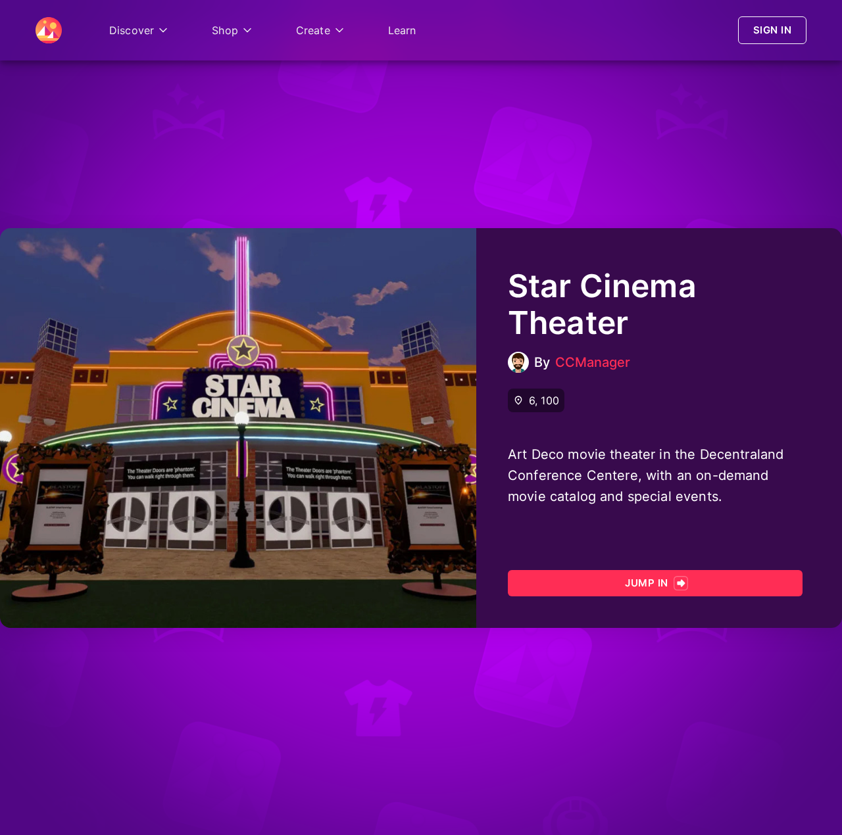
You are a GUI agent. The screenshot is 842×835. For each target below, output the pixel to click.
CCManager (592, 362)
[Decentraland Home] (49, 30)
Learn (402, 30)
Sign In (772, 30)
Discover (131, 30)
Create (313, 30)
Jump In (646, 583)
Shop (225, 30)
